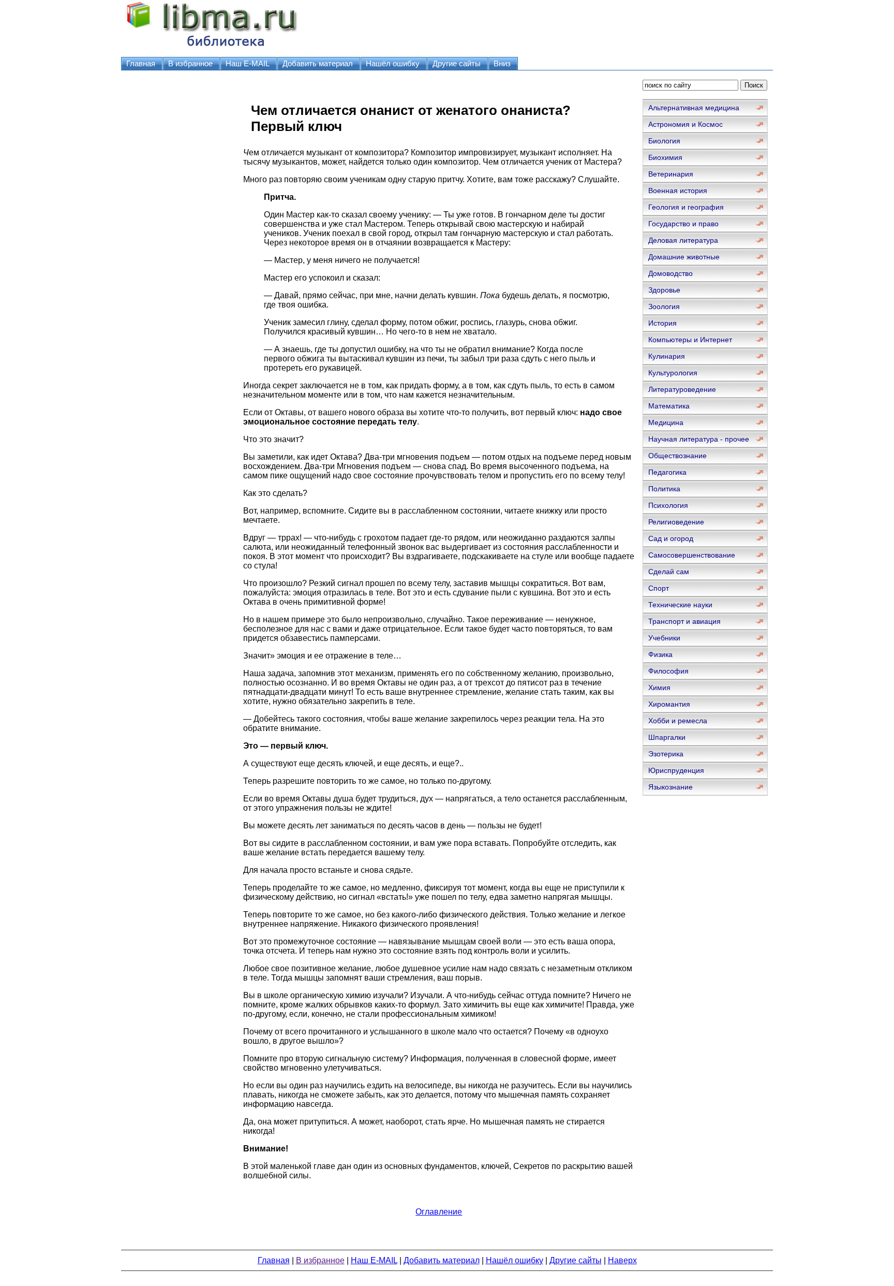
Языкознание (670, 787)
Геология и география (686, 207)
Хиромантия (669, 704)
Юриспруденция (676, 770)
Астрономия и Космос (685, 124)
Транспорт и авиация (684, 621)
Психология (668, 505)
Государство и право (683, 224)
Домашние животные (684, 257)
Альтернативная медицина (693, 108)
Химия (659, 687)
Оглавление (438, 1211)
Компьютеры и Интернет (690, 339)
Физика (660, 654)
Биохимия (665, 157)
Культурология (672, 373)
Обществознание (677, 455)
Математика (669, 406)
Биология (664, 141)
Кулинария (666, 356)
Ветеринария (670, 174)
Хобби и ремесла (677, 721)
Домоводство (670, 273)
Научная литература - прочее (698, 439)
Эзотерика (665, 754)
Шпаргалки (667, 737)
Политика (664, 489)
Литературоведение (682, 389)
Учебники (664, 638)
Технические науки (680, 605)
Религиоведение (676, 522)
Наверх (622, 1260)
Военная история (677, 190)
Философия (668, 671)
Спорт (658, 588)
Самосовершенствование (691, 555)
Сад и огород (670, 538)
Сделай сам (668, 571)
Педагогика (667, 472)
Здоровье (664, 290)
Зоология (664, 306)
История (662, 323)
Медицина (665, 422)
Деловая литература (683, 240)
